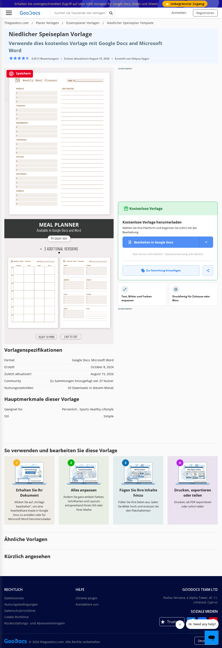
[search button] (111, 12)
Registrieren (205, 13)
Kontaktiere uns (87, 604)
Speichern (23, 73)
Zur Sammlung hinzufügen (163, 270)
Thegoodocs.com (16, 23)
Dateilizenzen (14, 598)
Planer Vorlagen (48, 23)
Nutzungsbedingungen (21, 604)
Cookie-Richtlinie (16, 617)
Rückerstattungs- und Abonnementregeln (34, 623)
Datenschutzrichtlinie (20, 611)
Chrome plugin (86, 598)
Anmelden (178, 13)
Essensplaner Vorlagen (83, 23)
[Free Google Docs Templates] (30, 13)
